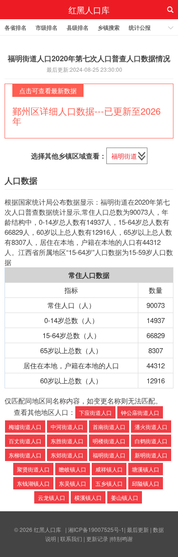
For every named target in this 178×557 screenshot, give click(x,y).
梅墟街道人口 (25, 426)
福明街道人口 (109, 455)
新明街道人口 (151, 455)
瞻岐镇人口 (72, 469)
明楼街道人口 (109, 441)
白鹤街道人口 (151, 441)
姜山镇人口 (124, 497)
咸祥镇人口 (109, 469)
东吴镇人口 (72, 483)
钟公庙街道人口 (140, 412)
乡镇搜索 (109, 27)
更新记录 (97, 538)
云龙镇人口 (51, 497)
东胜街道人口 (67, 441)
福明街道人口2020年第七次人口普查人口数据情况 (89, 58)
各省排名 (15, 27)
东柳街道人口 (25, 455)
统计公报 (140, 27)
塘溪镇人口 (145, 469)
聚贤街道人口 (33, 469)
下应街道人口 (95, 412)
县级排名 (78, 27)
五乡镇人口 (109, 483)
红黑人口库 (89, 10)
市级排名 (47, 27)
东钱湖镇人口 (33, 483)
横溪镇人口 (88, 497)
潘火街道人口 (151, 426)
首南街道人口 (109, 426)
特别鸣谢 (122, 538)
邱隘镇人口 (145, 483)
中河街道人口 (67, 426)
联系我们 (71, 538)
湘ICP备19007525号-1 (96, 529)
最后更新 (138, 529)
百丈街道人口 (25, 441)
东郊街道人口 (67, 455)
